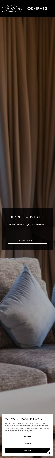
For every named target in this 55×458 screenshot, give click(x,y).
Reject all (27, 437)
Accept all (27, 450)
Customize (27, 444)
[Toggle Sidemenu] (51, 8)
